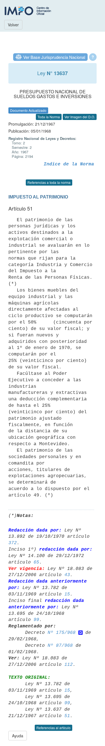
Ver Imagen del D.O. (79, 116)
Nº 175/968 (62, 632)
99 (36, 619)
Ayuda (17, 735)
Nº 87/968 (60, 645)
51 (67, 716)
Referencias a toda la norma (49, 182)
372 (12, 543)
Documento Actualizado (28, 110)
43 (67, 575)
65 (36, 562)
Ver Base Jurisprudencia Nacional (54, 57)
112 (68, 664)
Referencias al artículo (53, 727)
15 (67, 594)
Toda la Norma (49, 116)
